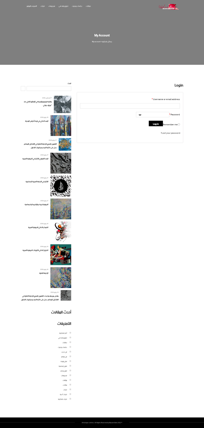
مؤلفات (65, 380)
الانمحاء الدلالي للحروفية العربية (38, 227)
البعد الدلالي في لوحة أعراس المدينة (36, 121)
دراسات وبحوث (77, 5)
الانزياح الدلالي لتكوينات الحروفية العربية (35, 250)
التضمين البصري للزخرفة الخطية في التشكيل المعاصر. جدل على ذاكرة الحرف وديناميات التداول (40, 145)
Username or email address (166, 98)
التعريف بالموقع (32, 5)
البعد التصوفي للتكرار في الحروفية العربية (35, 158)
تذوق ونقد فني (63, 5)
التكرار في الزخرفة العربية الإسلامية (37, 181)
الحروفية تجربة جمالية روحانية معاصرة (36, 204)
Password (174, 114)
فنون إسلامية (63, 365)
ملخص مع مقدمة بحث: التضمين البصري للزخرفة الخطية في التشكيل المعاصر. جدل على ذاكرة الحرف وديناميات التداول (40, 297)
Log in (156, 123)
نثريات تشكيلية (62, 398)
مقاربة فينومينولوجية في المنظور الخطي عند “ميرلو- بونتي (38, 103)
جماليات (88, 5)
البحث (69, 83)
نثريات (43, 5)
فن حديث (64, 351)
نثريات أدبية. (63, 394)
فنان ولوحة (64, 361)
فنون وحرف (63, 370)
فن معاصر (64, 356)
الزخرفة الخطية (43, 273)
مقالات (65, 384)
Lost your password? (170, 132)
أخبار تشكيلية (63, 332)
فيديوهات (51, 5)
